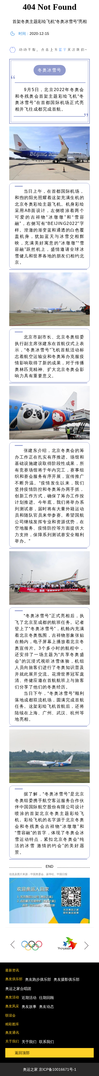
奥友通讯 (12, 1033)
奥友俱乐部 (13, 979)
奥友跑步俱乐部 (38, 979)
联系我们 (46, 1042)
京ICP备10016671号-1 (57, 1069)
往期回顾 (46, 997)
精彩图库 (12, 1024)
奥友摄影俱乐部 (66, 979)
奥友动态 (46, 1006)
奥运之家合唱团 (18, 989)
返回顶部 (22, 1053)
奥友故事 (29, 1006)
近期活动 (29, 997)
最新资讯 (12, 970)
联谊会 (10, 1015)
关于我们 (12, 1041)
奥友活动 (12, 997)
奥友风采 (12, 1006)
